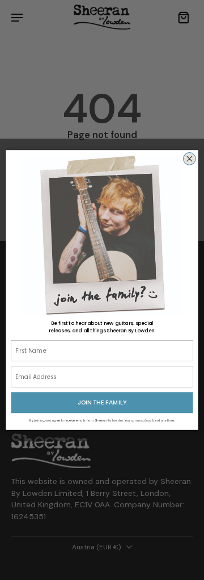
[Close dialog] (189, 159)
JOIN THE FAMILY (102, 402)
